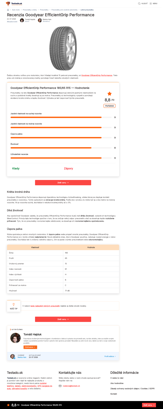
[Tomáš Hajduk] (15, 338)
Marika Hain (22, 357)
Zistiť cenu (61, 183)
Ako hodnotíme (116, 383)
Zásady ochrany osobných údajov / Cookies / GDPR (132, 388)
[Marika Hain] (12, 356)
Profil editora (109, 356)
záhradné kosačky (19, 388)
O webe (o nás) (116, 378)
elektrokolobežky (29, 386)
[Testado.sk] (14, 3)
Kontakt (113, 394)
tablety (18, 386)
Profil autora (29, 347)
